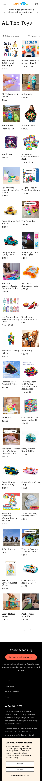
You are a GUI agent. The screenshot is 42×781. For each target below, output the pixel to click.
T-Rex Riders (8, 549)
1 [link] (5, 630)
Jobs (7, 697)
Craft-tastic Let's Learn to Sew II (29, 418)
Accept (20, 763)
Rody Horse (7, 125)
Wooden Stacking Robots (10, 351)
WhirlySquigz (28, 221)
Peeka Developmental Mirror (9, 582)
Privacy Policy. (12, 757)
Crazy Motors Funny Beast (8, 253)
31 (30, 630)
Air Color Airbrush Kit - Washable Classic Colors (11, 451)
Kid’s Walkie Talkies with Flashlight (8, 63)
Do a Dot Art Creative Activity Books (30, 156)
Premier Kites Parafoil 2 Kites (9, 383)
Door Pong (26, 350)
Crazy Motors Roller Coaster (28, 581)
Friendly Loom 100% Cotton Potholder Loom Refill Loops (29, 385)
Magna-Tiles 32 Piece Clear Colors (30, 189)
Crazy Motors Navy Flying (8, 483)
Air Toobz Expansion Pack (29, 284)
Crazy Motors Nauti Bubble (28, 450)
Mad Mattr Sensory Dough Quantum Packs (10, 285)
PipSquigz (7, 417)
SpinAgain (26, 94)
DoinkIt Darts (28, 125)
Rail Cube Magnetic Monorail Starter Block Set (10, 517)
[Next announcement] (37, 12)
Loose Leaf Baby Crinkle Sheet (29, 514)
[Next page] (36, 629)
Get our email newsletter (21, 657)
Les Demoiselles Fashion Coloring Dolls (10, 319)
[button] (4, 3)
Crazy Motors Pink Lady (30, 483)
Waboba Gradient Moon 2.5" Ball (30, 550)
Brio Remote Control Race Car (29, 318)
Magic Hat (7, 154)
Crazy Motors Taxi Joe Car (11, 222)
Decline (20, 769)
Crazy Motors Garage (8, 615)
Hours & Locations (12, 692)
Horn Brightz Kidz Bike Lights (30, 253)
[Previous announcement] (4, 12)
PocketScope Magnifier (27, 615)
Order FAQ (9, 686)
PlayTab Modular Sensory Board (30, 62)
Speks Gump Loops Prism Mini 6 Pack (10, 190)
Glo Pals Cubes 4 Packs (10, 95)
